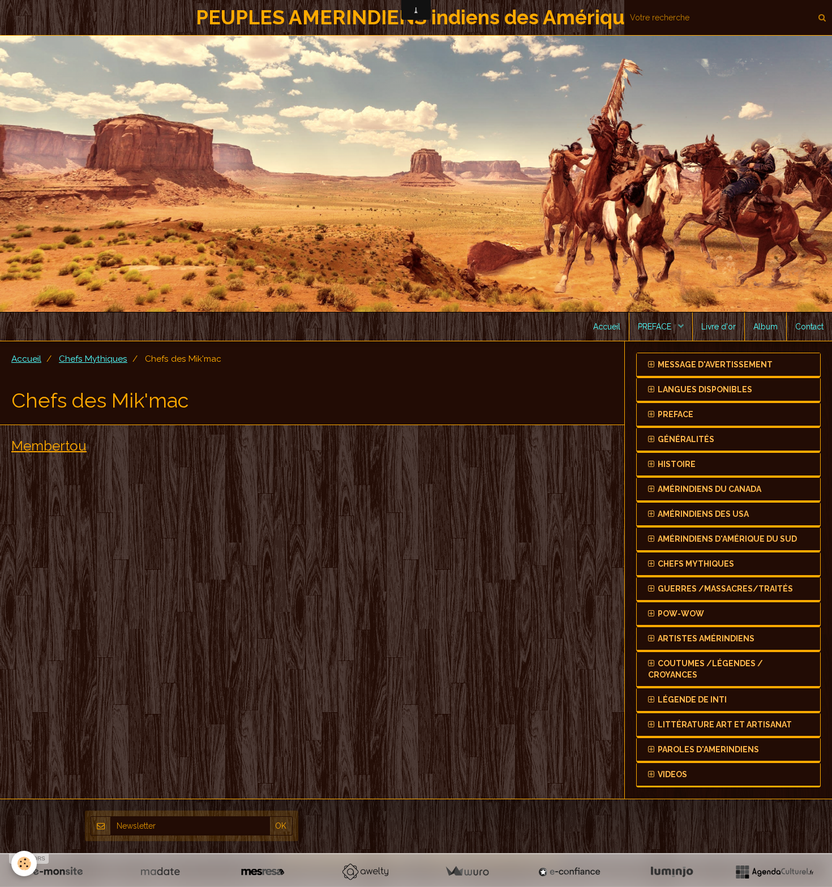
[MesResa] (262, 871)
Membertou (49, 445)
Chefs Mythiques (93, 359)
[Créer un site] (57, 871)
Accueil (606, 326)
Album (765, 326)
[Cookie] (24, 863)
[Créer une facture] (466, 871)
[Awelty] (365, 871)
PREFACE (656, 326)
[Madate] (160, 871)
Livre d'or (718, 326)
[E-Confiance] (569, 871)
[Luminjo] (671, 871)
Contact (809, 326)
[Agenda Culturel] (774, 871)
